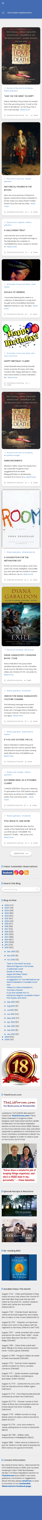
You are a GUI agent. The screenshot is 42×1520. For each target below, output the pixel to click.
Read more (25, 110)
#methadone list (28, 552)
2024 (7, 910)
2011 (6, 945)
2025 (7, 908)
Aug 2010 (11, 1006)
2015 (7, 934)
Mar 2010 (11, 1026)
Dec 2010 (11, 951)
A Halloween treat (14, 230)
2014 (7, 937)
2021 (7, 918)
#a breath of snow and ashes (18, 284)
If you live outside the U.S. (18, 739)
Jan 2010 (11, 1034)
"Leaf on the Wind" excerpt (19, 96)
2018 (7, 926)
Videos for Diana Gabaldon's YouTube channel (19, 988)
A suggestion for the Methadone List (23, 979)
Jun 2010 (11, 1014)
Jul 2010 (10, 1010)
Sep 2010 (11, 1002)
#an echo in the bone (15, 179)
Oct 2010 (11, 959)
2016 (7, 931)
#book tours (29, 650)
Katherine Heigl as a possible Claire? (23, 995)
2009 (7, 1037)
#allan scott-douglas (15, 772)
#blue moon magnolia (15, 222)
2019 (7, 923)
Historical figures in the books (20, 966)
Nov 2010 (11, 955)
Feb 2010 (11, 1030)
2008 (7, 1039)
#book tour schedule (15, 650)
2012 (7, 942)
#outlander (26, 691)
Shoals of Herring (14, 292)
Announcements (13, 460)
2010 (7, 947)
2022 (7, 916)
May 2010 (11, 1018)
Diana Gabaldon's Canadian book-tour (22, 983)
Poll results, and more (17, 820)
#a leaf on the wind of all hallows (20, 88)
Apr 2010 (11, 1022)
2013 (7, 939)
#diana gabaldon (11, 91)
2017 (7, 929)
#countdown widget (12, 455)
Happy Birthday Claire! (17, 361)
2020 (7, 921)
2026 (7, 905)
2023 (7, 913)
